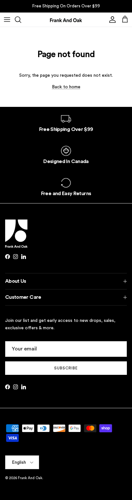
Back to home (66, 87)
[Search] (21, 20)
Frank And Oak (30, 478)
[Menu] (7, 20)
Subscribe (66, 368)
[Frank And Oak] (66, 19)
